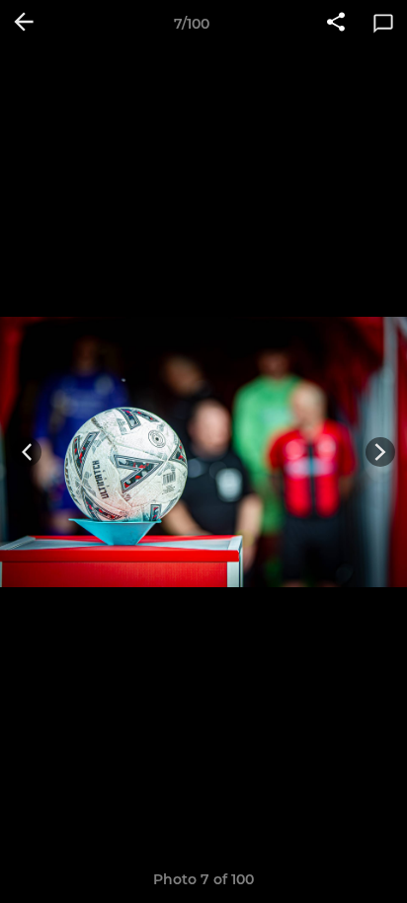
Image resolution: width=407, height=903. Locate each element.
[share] (336, 24)
